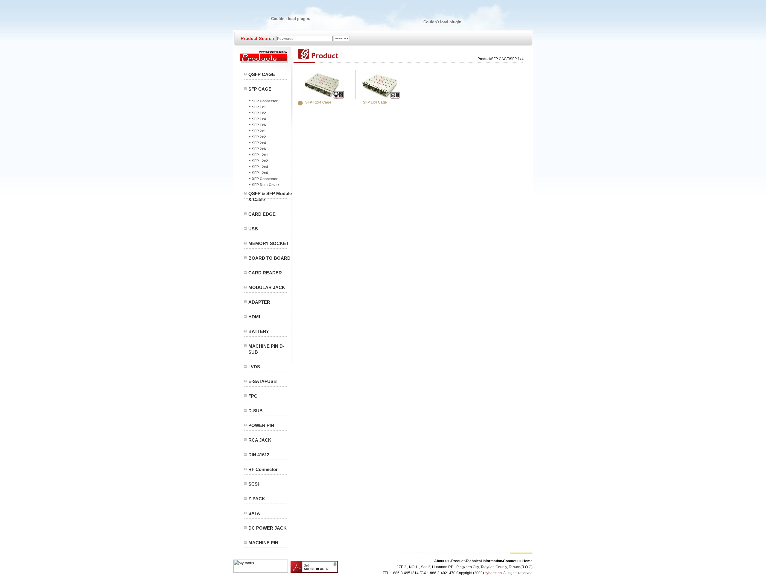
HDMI (254, 316)
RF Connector (263, 469)
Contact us (512, 561)
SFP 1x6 (259, 125)
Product (484, 59)
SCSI (253, 484)
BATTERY (258, 331)
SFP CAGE (259, 89)
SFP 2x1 (259, 131)
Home (527, 561)
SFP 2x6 (259, 149)
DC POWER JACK (267, 528)
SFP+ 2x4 (260, 167)
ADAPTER (259, 302)
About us (442, 561)
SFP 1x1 (259, 107)
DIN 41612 (258, 454)
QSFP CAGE (261, 74)
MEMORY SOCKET (268, 243)
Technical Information (484, 561)
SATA (254, 513)
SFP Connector (265, 101)
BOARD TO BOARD (269, 258)
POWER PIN (261, 425)
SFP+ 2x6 (260, 173)
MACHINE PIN (263, 542)
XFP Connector (265, 179)
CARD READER (265, 272)
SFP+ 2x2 (260, 161)
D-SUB (255, 410)
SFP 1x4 (259, 119)
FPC (252, 396)
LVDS (254, 366)
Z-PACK (256, 498)
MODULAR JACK (266, 287)
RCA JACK (259, 440)
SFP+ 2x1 (260, 155)
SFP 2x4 (259, 143)
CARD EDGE (262, 214)
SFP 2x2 (259, 137)
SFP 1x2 (259, 113)
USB (253, 228)
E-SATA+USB (262, 381)
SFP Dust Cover (265, 185)
